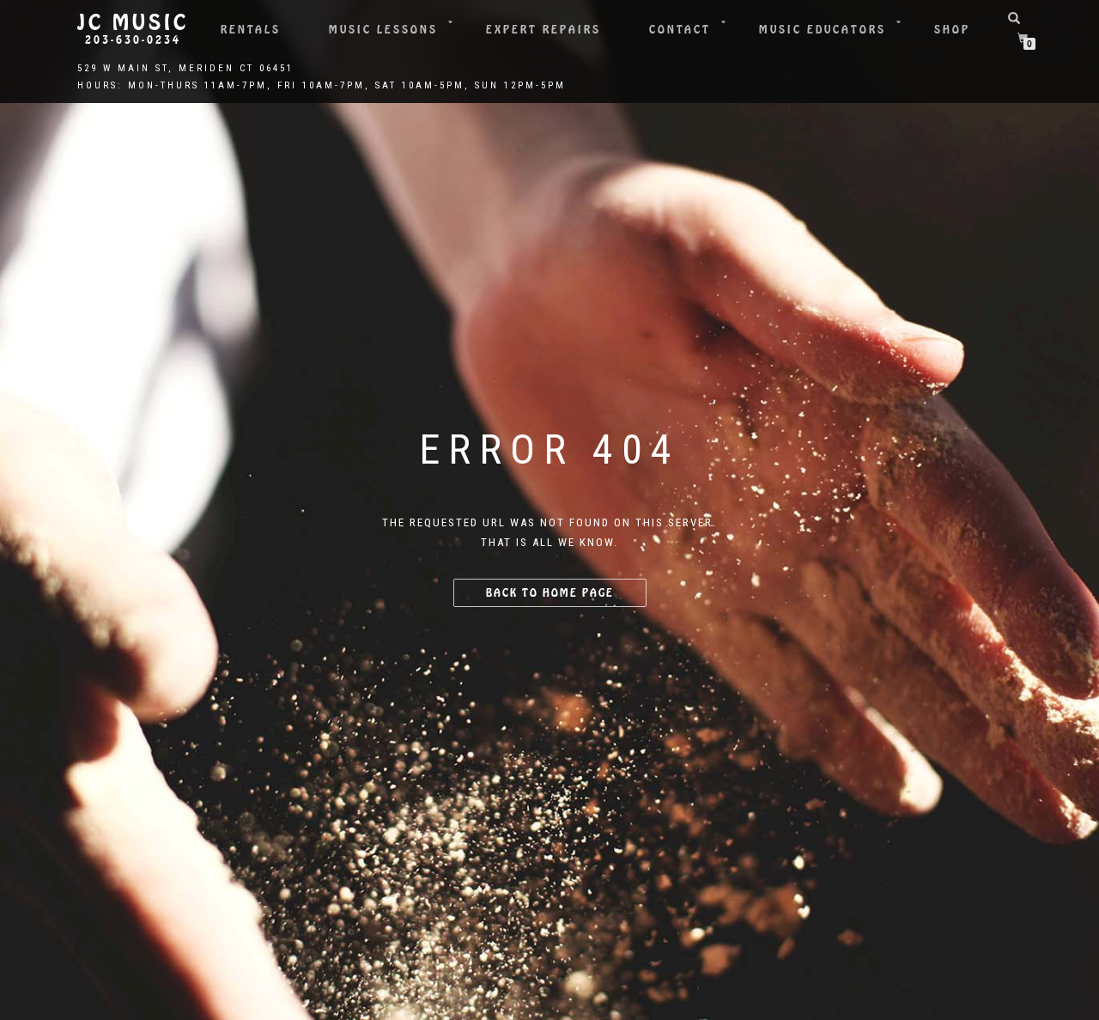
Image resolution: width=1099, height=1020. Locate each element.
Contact (680, 29)
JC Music (133, 23)
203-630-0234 (133, 40)
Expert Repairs (543, 29)
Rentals (251, 29)
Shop (952, 29)
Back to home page (550, 592)
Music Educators (822, 29)
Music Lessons (383, 29)
